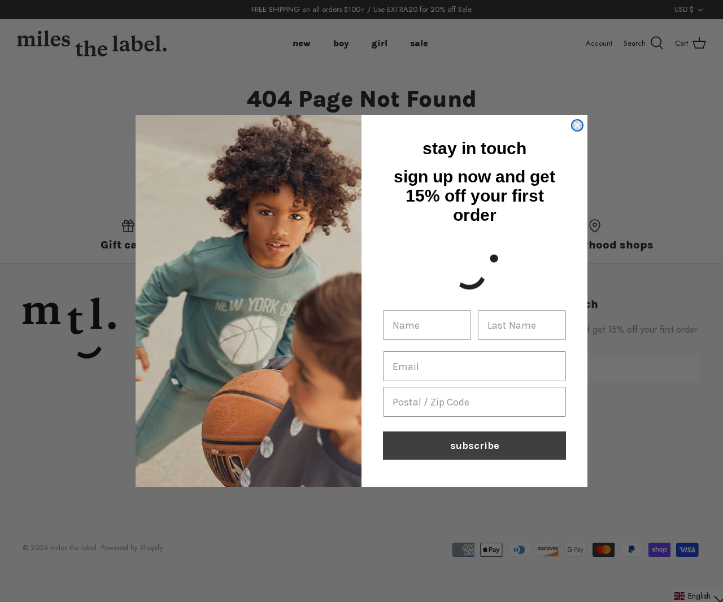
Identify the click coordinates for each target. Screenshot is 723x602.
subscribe (474, 445)
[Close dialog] (577, 125)
